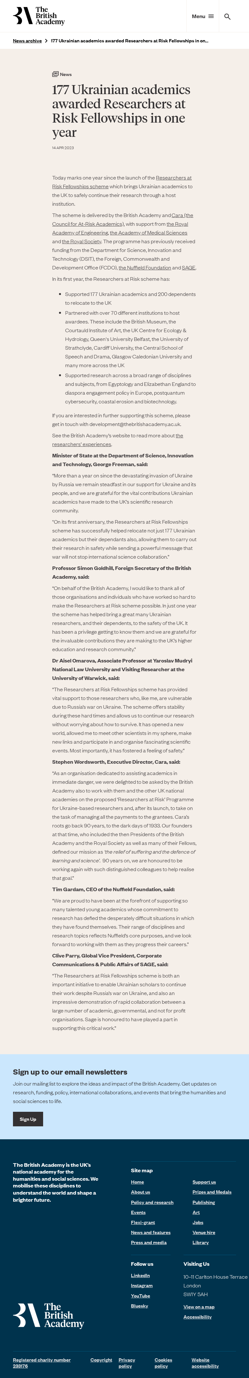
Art (196, 1212)
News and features (151, 1232)
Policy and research (152, 1202)
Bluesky (139, 1305)
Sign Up (28, 1119)
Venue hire (204, 1232)
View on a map (199, 1307)
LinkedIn (140, 1275)
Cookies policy (163, 1362)
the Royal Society (81, 241)
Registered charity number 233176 (42, 1362)
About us (140, 1191)
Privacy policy (127, 1362)
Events (138, 1212)
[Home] (39, 16)
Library (201, 1242)
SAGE (189, 267)
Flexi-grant (143, 1222)
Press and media (149, 1242)
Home (137, 1181)
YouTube (140, 1295)
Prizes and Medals (212, 1191)
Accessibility (198, 1317)
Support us (204, 1181)
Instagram (142, 1285)
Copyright (101, 1359)
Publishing (204, 1202)
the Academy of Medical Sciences (148, 232)
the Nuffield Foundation (145, 267)
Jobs (198, 1222)
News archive (27, 41)
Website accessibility (205, 1362)
